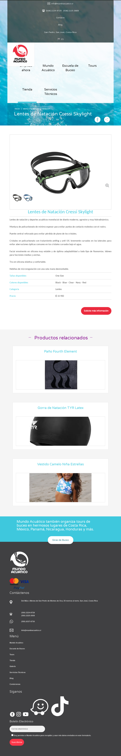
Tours (92, 66)
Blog (60, 25)
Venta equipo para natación (36, 108)
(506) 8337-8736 (28, 621)
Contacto (60, 18)
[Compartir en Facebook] (97, 119)
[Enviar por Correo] (107, 119)
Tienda (27, 89)
